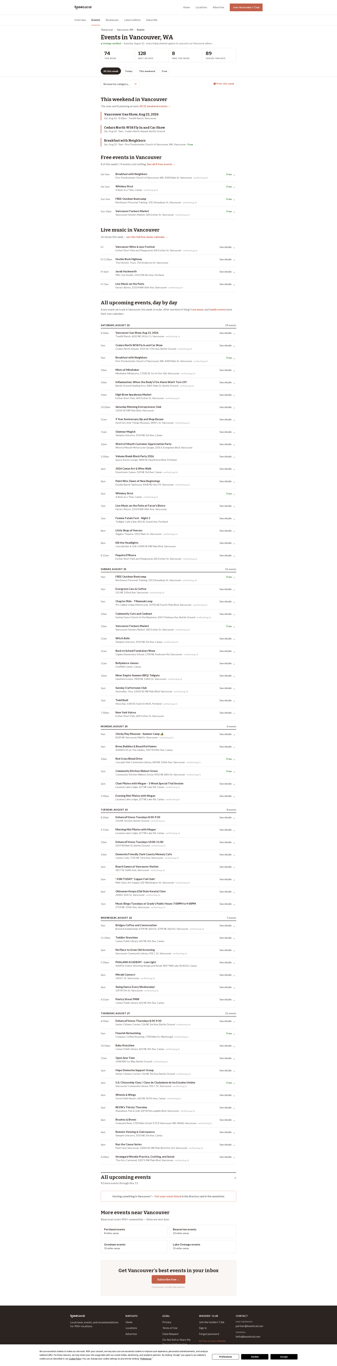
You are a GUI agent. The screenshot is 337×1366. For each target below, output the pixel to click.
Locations (201, 7)
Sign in (203, 1327)
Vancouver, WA (125, 29)
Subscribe (151, 19)
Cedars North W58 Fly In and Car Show (134, 128)
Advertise (218, 7)
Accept (284, 1357)
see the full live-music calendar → (147, 236)
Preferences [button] (145, 1359)
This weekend (147, 71)
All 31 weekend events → (155, 106)
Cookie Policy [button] (75, 1359)
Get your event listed (168, 1196)
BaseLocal (107, 29)
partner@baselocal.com (249, 1326)
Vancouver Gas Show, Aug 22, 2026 (131, 114)
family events (217, 309)
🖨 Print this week (223, 83)
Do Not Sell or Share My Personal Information (176, 1342)
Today (128, 71)
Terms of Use (169, 1327)
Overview (80, 19)
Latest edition (132, 19)
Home (186, 7)
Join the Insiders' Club (246, 7)
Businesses (112, 19)
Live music (197, 309)
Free (164, 71)
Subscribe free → (168, 1279)
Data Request (170, 1333)
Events (95, 19)
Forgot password (209, 1333)
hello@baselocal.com (248, 1336)
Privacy (166, 1322)
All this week (110, 71)
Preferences (225, 1357)
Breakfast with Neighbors (125, 141)
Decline (255, 1357)
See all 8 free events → (161, 164)
